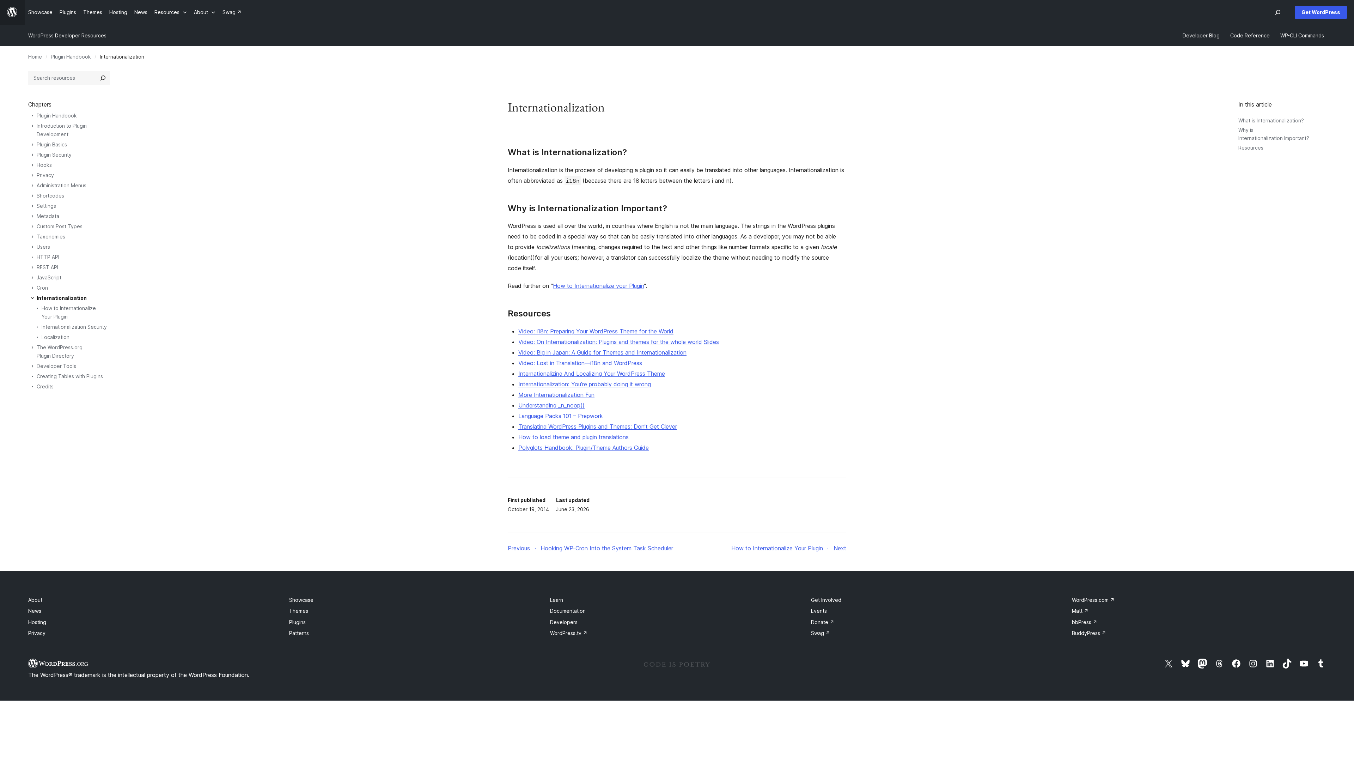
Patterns (299, 633)
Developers (564, 622)
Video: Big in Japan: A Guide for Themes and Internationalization (602, 352)
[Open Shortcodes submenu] (32, 196)
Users (43, 247)
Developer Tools (56, 366)
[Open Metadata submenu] (32, 216)
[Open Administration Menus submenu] (32, 185)
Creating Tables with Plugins (70, 376)
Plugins (297, 622)
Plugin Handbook (71, 57)
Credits (45, 386)
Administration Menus (61, 185)
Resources (1250, 148)
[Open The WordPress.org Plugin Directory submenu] (32, 347)
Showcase (301, 600)
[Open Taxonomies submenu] (32, 236)
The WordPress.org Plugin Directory (60, 351)
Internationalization (62, 298)
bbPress (1084, 622)
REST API (47, 267)
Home (35, 57)
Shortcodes (50, 196)
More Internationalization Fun (556, 394)
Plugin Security (54, 155)
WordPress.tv (568, 633)
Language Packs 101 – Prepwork (560, 415)
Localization (55, 337)
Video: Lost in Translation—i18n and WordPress (580, 363)
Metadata (48, 216)
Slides (711, 341)
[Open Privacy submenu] (32, 175)
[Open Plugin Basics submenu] (32, 144)
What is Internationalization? (1271, 120)
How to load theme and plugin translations (573, 437)
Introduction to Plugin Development (62, 130)
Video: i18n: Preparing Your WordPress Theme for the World (595, 331)
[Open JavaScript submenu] (32, 277)
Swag (820, 633)
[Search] (103, 78)
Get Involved (826, 600)
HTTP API (48, 257)
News (34, 611)
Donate (822, 622)
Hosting (37, 622)
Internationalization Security (74, 327)
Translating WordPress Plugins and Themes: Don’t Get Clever (597, 426)
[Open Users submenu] (32, 247)
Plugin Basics (52, 144)
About (35, 600)
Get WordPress (1320, 12)
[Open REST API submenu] (32, 267)
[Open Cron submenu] (32, 288)
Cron (42, 288)
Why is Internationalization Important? (587, 208)
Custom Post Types (60, 226)
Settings (46, 206)
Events (819, 611)
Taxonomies (51, 237)
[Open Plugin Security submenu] (32, 155)
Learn (556, 600)
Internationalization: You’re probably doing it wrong (584, 384)
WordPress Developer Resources (67, 35)
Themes (298, 611)
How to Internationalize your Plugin (598, 285)
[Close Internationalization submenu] (32, 298)
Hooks (44, 165)
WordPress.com (1093, 600)
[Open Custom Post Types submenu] (32, 226)
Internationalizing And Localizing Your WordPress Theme (591, 373)
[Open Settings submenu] (32, 206)
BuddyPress (1089, 633)
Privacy (45, 175)
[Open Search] (1278, 12)
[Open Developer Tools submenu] (32, 366)
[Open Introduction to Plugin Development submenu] (32, 126)
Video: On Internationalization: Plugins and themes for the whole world (610, 341)
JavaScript (49, 277)
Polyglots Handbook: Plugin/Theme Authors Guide (583, 447)
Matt (1080, 611)
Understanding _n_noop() (551, 405)
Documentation (568, 611)
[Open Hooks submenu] (32, 165)
